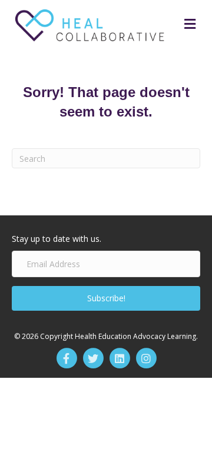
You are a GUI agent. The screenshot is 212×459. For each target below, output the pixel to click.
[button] (106, 298)
